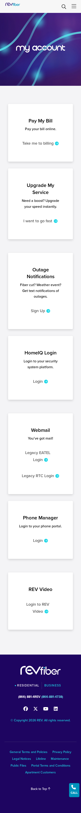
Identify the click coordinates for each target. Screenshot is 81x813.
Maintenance (60, 759)
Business (52, 685)
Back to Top (39, 789)
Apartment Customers (40, 773)
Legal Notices (21, 759)
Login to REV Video (37, 607)
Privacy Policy (61, 752)
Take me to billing (38, 143)
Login (38, 381)
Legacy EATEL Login (37, 456)
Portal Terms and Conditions (50, 766)
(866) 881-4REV (29, 696)
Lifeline (41, 759)
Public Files (18, 766)
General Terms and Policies (28, 752)
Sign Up (38, 311)
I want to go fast (37, 221)
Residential (28, 685)
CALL (74, 790)
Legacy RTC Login (38, 476)
